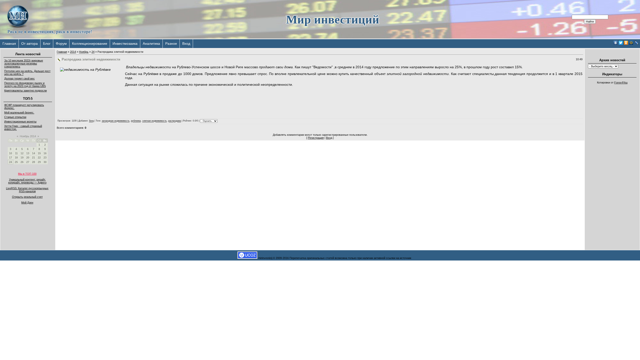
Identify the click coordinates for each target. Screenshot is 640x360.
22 (39, 157)
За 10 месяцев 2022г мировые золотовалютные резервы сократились (23, 63)
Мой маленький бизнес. (19, 112)
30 (45, 162)
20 (27, 157)
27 (27, 162)
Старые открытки (15, 117)
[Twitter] (621, 43)
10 (10, 153)
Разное (171, 44)
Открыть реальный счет (27, 196)
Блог (46, 44)
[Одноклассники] (626, 43)
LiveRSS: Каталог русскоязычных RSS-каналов (27, 190)
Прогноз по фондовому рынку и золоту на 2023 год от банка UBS (25, 85)
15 (39, 153)
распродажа (174, 121)
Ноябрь (83, 51)
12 (22, 153)
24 (10, 162)
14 (33, 153)
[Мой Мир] (631, 43)
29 (39, 162)
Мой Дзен (27, 202)
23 (45, 157)
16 (45, 153)
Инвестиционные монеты (20, 121)
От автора (29, 44)
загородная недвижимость (116, 121)
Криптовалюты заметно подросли (25, 90)
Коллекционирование (89, 44)
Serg (91, 121)
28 (33, 162)
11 (16, 153)
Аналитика (151, 44)
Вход (186, 44)
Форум (61, 44)
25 (16, 162)
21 (33, 157)
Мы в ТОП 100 (27, 173)
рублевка (136, 121)
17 (10, 157)
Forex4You (621, 82)
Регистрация (316, 137)
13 (27, 153)
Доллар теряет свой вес (19, 78)
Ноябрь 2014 (28, 136)
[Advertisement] (612, 161)
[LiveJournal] (636, 43)
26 (22, 162)
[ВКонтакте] (615, 43)
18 (16, 157)
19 (22, 157)
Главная (9, 44)
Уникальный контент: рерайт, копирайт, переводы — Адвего (27, 181)
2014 (73, 51)
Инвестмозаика (125, 44)
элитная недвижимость (154, 121)
